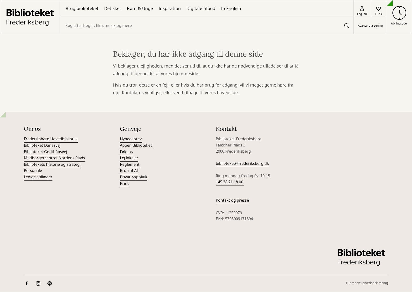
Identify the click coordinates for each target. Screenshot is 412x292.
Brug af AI (129, 171)
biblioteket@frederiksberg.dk (242, 163)
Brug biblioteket (82, 8)
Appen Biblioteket (136, 145)
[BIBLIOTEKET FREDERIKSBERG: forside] (30, 17)
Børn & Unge (140, 8)
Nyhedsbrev (131, 139)
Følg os (126, 152)
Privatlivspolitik (133, 177)
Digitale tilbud (200, 8)
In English (231, 8)
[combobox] (206, 25)
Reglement (130, 164)
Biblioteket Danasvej (42, 145)
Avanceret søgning (370, 26)
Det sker (112, 8)
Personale (33, 171)
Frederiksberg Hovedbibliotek (51, 139)
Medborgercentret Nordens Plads (54, 158)
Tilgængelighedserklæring (367, 283)
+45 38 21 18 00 (230, 182)
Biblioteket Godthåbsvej (45, 152)
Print (124, 183)
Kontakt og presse (232, 200)
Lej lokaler (129, 158)
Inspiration (170, 8)
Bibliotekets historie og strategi (52, 164)
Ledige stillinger (38, 177)
